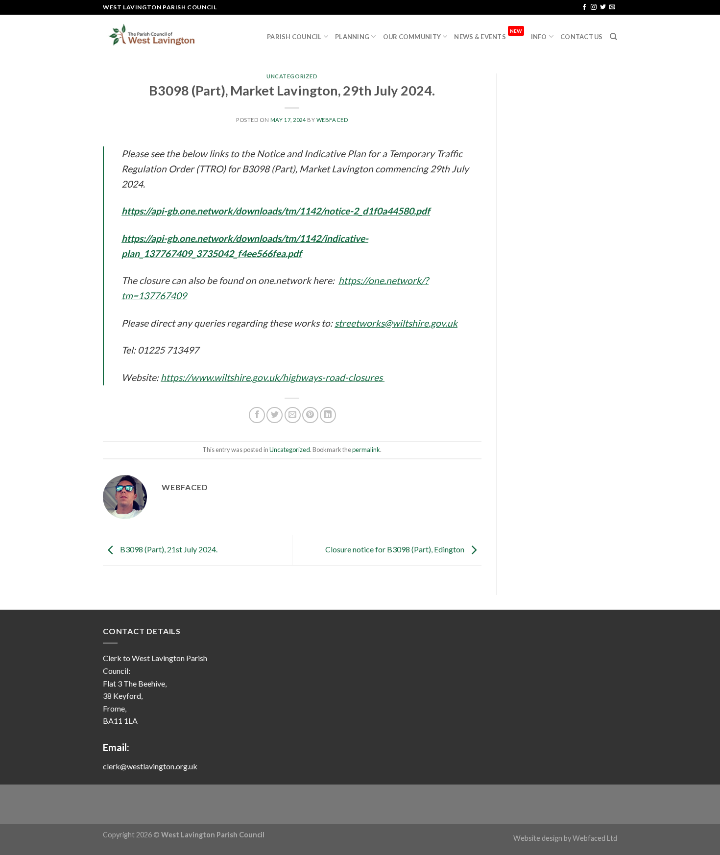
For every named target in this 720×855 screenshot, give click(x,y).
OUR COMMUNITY (412, 37)
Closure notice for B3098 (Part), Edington (395, 549)
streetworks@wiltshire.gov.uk (396, 323)
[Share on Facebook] (257, 415)
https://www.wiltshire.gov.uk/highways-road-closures (272, 377)
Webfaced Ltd (595, 838)
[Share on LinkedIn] (328, 415)
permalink (366, 449)
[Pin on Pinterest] (310, 415)
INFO (539, 37)
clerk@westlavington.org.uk (150, 766)
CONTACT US (581, 37)
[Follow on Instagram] (594, 7)
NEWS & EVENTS (488, 34)
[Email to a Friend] (293, 415)
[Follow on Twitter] (603, 7)
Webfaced (332, 120)
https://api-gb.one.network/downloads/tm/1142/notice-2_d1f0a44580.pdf (275, 210)
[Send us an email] (612, 7)
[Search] (613, 36)
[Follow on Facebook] (584, 7)
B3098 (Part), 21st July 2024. (168, 549)
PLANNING (352, 37)
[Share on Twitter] (274, 415)
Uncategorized (291, 76)
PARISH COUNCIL (294, 37)
